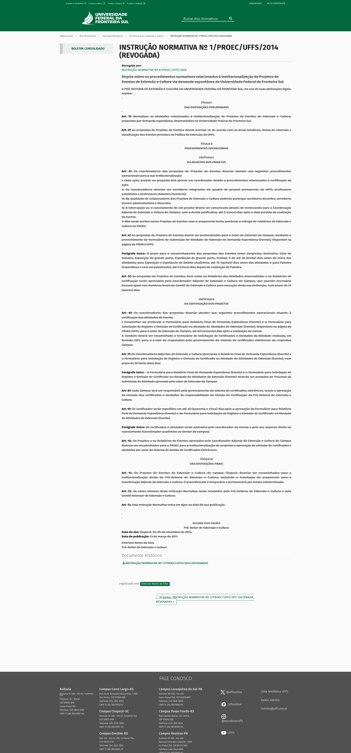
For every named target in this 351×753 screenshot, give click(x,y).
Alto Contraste (276, 3)
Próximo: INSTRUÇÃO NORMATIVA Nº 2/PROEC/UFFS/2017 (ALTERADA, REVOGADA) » (205, 599)
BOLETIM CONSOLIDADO (88, 48)
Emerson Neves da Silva (155, 583)
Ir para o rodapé (136, 3)
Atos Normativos (88, 36)
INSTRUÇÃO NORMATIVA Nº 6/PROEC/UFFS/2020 (154, 70)
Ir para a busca (116, 3)
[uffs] (106, 18)
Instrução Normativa (113, 36)
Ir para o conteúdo (76, 3)
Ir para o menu (97, 3)
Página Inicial (66, 36)
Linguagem (255, 3)
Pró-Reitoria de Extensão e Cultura (146, 36)
